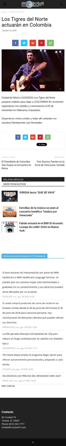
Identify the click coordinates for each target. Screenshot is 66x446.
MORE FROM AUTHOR (15, 184)
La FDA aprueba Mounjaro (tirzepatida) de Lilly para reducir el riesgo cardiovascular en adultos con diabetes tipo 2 (32, 338)
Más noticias (8, 385)
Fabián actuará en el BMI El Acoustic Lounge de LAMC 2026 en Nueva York (41, 227)
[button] (61, 4)
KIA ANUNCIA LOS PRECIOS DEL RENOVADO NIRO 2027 (31, 375)
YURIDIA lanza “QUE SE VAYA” (37, 192)
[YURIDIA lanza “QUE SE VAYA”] (10, 196)
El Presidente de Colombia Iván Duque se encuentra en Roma (16, 165)
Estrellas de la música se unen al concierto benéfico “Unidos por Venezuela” (38, 211)
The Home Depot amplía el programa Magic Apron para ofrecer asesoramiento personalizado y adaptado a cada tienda (32, 359)
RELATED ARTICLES (13, 179)
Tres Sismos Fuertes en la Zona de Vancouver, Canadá (49, 163)
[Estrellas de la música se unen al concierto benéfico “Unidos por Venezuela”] (10, 211)
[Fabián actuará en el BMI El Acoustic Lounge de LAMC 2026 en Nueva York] (10, 227)
